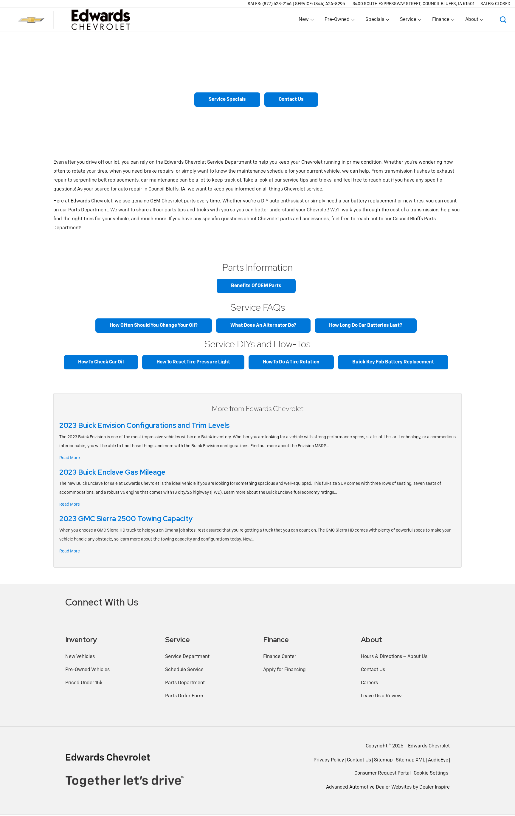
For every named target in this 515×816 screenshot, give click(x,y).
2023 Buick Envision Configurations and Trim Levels (144, 425)
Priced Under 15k (84, 683)
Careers (369, 683)
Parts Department (185, 683)
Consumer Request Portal (382, 773)
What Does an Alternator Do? (263, 325)
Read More (69, 458)
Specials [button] (374, 20)
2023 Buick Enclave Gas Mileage (112, 472)
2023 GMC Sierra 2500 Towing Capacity (126, 518)
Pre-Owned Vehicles (87, 670)
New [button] (304, 20)
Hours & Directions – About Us (394, 656)
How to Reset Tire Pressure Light (193, 362)
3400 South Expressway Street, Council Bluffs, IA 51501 (413, 4)
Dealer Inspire (434, 787)
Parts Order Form (184, 696)
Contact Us (291, 99)
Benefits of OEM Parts (256, 286)
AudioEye (438, 760)
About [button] (471, 20)
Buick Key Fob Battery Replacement (393, 362)
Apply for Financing (284, 670)
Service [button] (408, 20)
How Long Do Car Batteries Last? (365, 325)
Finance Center (279, 656)
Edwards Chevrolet (429, 746)
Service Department (187, 656)
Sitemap (383, 760)
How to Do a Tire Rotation (291, 362)
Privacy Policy (329, 760)
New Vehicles (80, 656)
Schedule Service (184, 670)
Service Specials (227, 99)
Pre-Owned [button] (337, 20)
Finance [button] (440, 20)
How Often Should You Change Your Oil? (154, 325)
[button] (503, 20)
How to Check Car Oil (101, 362)
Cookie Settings (431, 773)
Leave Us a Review (381, 696)
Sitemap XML (410, 760)
